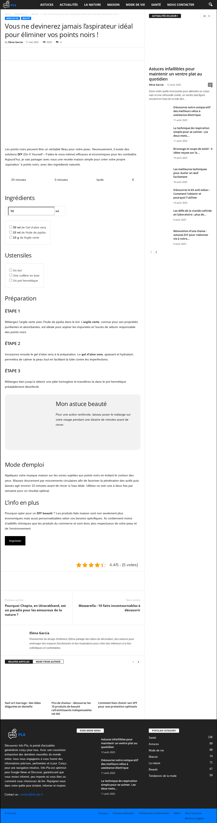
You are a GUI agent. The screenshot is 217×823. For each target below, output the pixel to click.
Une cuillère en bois (26, 275)
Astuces (46, 5)
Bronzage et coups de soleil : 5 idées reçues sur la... (192, 150)
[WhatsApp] (38, 54)
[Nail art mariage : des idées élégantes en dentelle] (26, 684)
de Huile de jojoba (29, 232)
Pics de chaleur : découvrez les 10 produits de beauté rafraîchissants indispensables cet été (71, 708)
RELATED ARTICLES (18, 661)
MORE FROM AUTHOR (48, 661)
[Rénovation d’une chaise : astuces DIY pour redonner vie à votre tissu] (159, 237)
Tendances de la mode (163, 775)
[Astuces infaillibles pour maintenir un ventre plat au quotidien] (181, 43)
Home (8, 14)
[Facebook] (9, 54)
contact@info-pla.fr (31, 794)
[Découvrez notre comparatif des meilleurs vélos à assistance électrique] (159, 113)
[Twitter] (19, 54)
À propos (103, 813)
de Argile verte (26, 237)
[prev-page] (133, 662)
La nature (92, 5)
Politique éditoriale (123, 813)
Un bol (17, 270)
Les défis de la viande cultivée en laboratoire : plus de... (192, 212)
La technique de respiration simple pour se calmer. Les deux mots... (191, 132)
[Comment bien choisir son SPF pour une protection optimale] (119, 684)
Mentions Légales (194, 818)
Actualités (69, 5)
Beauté (35, 14)
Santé (156, 5)
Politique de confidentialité (154, 813)
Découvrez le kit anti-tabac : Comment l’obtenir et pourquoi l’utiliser (191, 193)
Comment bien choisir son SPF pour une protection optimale (117, 704)
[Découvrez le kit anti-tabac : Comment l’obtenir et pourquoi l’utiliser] (159, 196)
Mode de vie (135, 5)
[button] (210, 4)
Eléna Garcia (15, 42)
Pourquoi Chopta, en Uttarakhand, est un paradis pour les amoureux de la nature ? (35, 610)
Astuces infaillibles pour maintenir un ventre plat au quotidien (175, 74)
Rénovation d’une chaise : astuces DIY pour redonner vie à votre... (190, 235)
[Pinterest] (28, 54)
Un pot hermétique (25, 280)
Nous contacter (180, 5)
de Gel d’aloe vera (29, 227)
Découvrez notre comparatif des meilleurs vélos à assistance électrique (191, 111)
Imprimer (15, 540)
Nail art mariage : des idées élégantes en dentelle (23, 704)
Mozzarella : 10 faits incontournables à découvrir (109, 607)
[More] (48, 54)
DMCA (177, 813)
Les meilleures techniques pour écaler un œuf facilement (190, 173)
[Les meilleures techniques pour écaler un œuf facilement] (159, 175)
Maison (113, 5)
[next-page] (138, 662)
